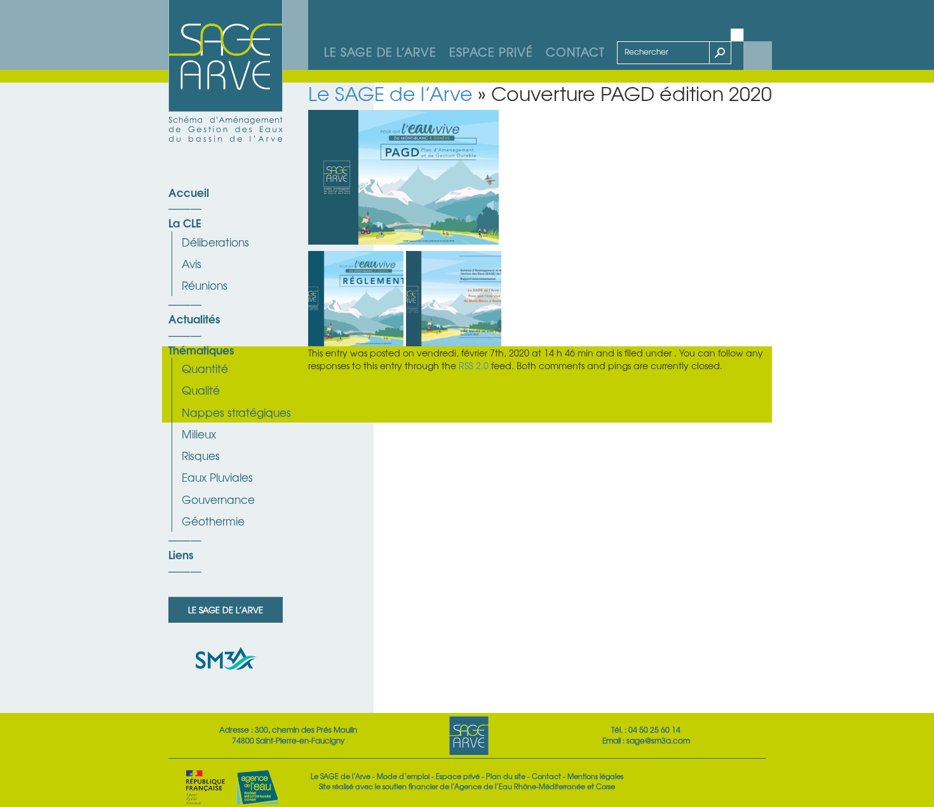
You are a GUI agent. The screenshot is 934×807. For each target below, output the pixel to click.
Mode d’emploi (403, 776)
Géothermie (213, 521)
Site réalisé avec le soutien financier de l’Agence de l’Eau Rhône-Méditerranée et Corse (467, 786)
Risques (201, 455)
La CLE (184, 222)
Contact (575, 51)
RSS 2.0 (474, 365)
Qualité (201, 390)
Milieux (199, 434)
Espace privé (491, 51)
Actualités (194, 318)
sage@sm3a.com (658, 740)
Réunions (204, 285)
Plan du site (505, 776)
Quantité (205, 368)
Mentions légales (595, 776)
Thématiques (201, 349)
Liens (180, 554)
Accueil (188, 192)
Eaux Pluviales (217, 477)
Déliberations (215, 242)
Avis (191, 263)
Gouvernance (218, 499)
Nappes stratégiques (236, 412)
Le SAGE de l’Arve (380, 51)
